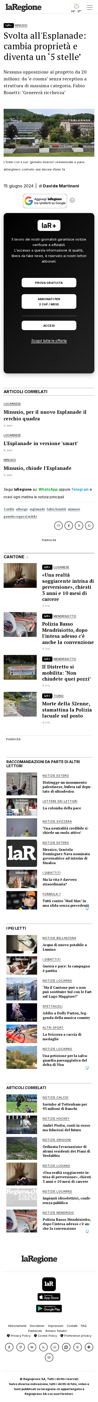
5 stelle (9, 509)
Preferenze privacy (77, 1335)
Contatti (72, 1326)
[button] (9, 1347)
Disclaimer (37, 1326)
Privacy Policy (20, 1335)
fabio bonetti (56, 509)
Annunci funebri (56, 1331)
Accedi (49, 325)
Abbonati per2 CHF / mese (49, 301)
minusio (74, 509)
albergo (22, 509)
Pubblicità (35, 1331)
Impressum (55, 1326)
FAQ (84, 1326)
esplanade (37, 509)
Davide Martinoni (61, 185)
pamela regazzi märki (20, 516)
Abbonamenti (17, 1326)
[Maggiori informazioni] (72, 201)
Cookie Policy (47, 1335)
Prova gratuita (49, 283)
